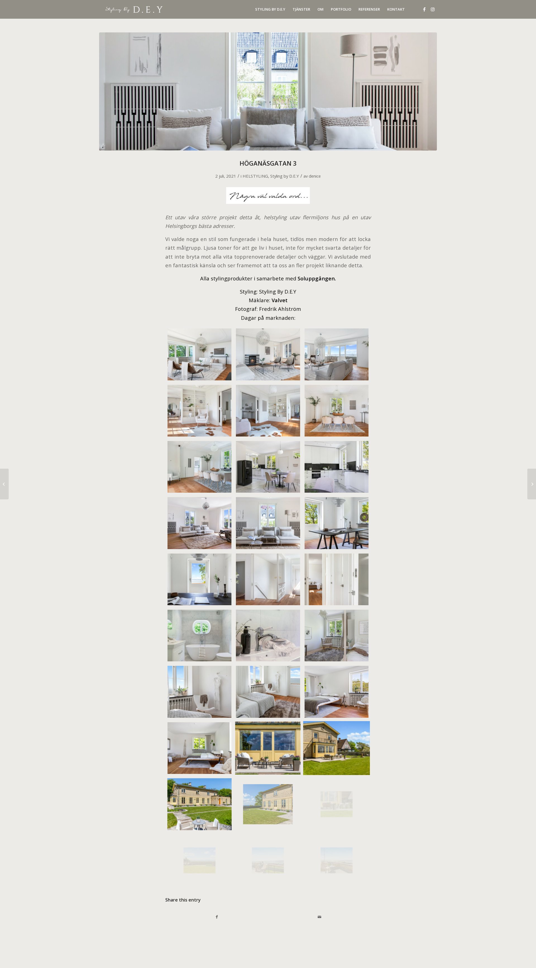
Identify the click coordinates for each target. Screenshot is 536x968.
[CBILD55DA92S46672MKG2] (268, 860)
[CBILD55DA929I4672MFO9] (336, 579)
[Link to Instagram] (433, 9)
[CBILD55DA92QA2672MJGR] (199, 804)
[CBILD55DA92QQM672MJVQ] (336, 635)
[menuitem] (270, 9)
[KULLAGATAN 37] (4, 484)
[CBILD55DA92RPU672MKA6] (199, 748)
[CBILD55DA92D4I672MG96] (268, 635)
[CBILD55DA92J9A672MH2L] (336, 748)
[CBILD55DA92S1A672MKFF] (336, 804)
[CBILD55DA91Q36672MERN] (336, 467)
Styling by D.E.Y (284, 176)
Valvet (280, 300)
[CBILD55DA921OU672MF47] (199, 467)
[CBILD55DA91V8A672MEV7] (336, 411)
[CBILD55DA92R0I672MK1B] (199, 635)
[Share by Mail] (319, 917)
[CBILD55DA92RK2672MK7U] (336, 860)
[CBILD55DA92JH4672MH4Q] (268, 354)
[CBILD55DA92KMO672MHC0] (268, 411)
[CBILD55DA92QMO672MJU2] (268, 692)
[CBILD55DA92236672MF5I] (268, 467)
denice (315, 176)
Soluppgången (316, 278)
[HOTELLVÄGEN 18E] (531, 484)
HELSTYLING (255, 176)
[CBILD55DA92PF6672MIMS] (336, 523)
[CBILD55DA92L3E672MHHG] (199, 692)
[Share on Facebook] (217, 917)
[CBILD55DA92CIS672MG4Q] (199, 579)
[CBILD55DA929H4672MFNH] (268, 579)
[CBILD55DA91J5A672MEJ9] (199, 523)
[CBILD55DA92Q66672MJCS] (268, 748)
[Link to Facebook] (424, 9)
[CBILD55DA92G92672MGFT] (199, 354)
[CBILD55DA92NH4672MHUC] (336, 692)
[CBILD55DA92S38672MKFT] (199, 860)
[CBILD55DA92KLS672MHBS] (336, 354)
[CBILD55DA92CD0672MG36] (199, 411)
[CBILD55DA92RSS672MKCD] (268, 804)
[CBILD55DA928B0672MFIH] (268, 91)
